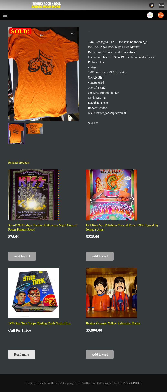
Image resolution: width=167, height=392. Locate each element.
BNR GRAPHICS (130, 383)
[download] (161, 5)
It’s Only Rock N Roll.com (42, 383)
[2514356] (151, 5)
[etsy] (161, 15)
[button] (5, 15)
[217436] (150, 15)
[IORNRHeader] (46, 5)
